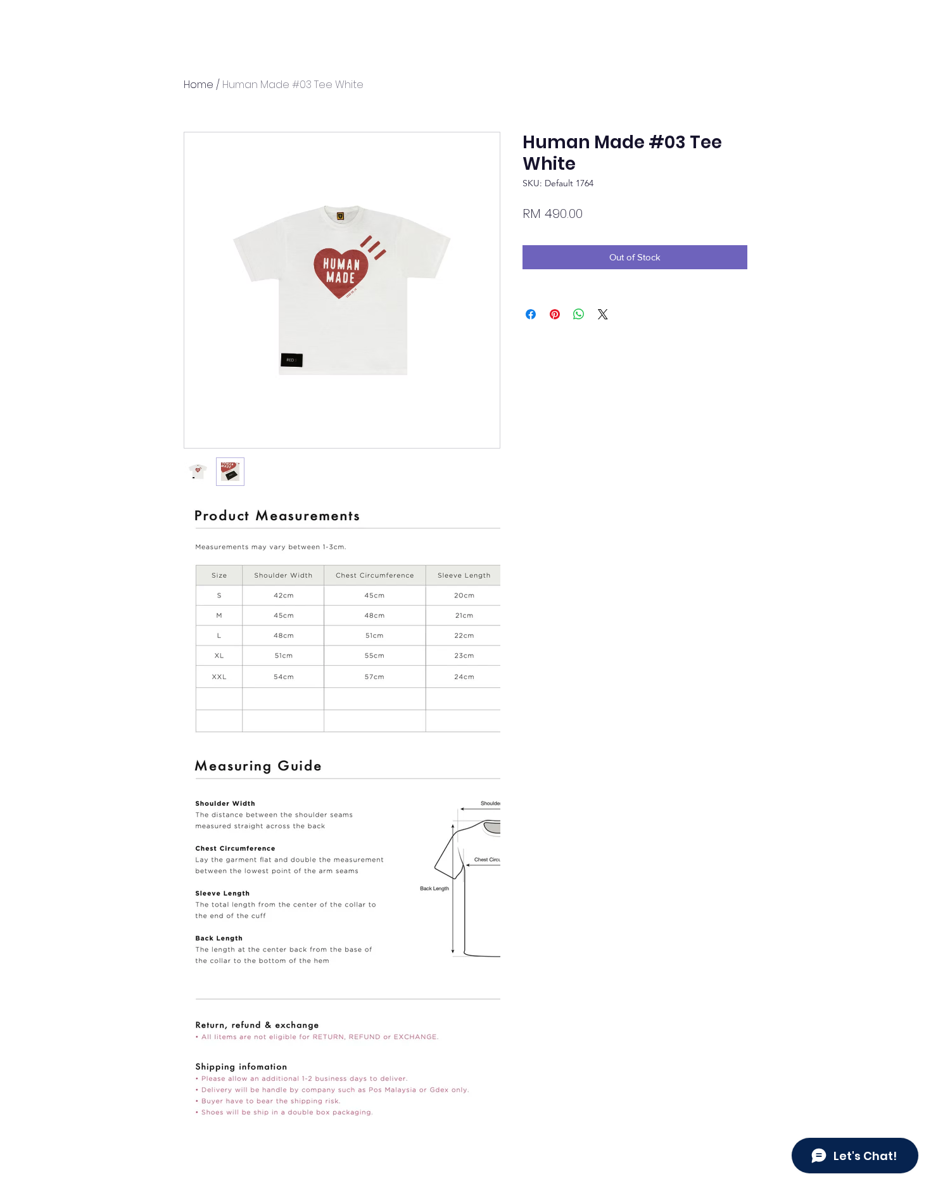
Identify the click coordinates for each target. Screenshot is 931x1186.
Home (198, 84)
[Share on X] (603, 314)
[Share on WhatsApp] (578, 314)
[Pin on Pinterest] (554, 314)
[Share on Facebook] (530, 314)
